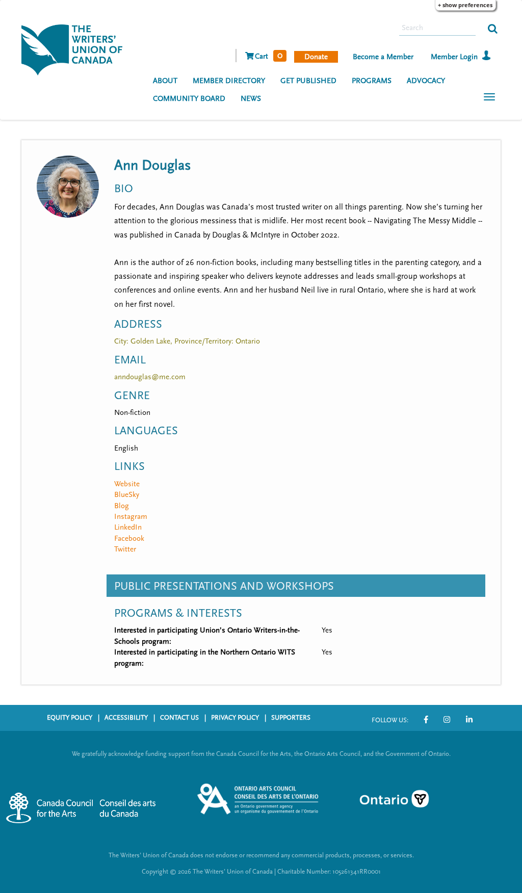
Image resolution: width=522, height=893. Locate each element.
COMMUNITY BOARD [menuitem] (189, 98)
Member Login (454, 56)
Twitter (125, 549)
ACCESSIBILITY (126, 717)
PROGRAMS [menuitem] (372, 80)
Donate (316, 56)
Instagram (130, 516)
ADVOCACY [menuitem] (426, 80)
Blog (121, 506)
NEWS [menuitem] (251, 98)
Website (127, 484)
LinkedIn (128, 527)
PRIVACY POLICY (235, 717)
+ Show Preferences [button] (465, 5)
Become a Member (383, 56)
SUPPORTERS (290, 717)
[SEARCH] (492, 28)
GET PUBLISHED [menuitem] (308, 80)
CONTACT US (179, 717)
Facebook (129, 538)
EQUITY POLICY (69, 717)
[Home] (75, 49)
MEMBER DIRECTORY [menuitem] (229, 80)
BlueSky (126, 494)
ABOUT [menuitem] (165, 80)
